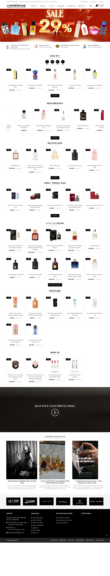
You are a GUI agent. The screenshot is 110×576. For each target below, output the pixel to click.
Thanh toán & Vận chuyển (64, 520)
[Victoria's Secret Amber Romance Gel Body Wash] (35, 303)
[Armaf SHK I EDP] (35, 75)
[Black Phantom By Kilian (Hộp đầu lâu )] (55, 236)
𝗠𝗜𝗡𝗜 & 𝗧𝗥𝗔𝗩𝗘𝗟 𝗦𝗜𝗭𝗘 (55, 183)
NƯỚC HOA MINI (37, 522)
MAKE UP (35, 528)
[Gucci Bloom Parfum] (75, 116)
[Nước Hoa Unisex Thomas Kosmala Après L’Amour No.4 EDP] (15, 155)
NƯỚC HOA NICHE (38, 525)
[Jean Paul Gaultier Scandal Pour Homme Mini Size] (55, 195)
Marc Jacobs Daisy (35, 165)
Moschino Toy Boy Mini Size (35, 205)
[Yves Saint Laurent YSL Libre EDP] (95, 155)
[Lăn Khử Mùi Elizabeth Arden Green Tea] (75, 303)
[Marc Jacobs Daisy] (35, 155)
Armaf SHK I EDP (35, 85)
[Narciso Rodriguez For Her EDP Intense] (95, 116)
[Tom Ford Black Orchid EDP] (15, 264)
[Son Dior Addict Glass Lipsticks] (75, 365)
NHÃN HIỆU (62, 540)
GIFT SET (35, 533)
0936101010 (14, 1)
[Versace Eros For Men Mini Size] (95, 195)
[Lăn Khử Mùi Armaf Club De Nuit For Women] (15, 330)
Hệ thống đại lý (85, 1)
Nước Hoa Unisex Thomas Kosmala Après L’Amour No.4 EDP (15, 167)
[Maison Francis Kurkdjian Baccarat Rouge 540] (75, 236)
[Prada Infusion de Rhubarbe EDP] (35, 116)
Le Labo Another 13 (94, 245)
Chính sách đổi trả (62, 522)
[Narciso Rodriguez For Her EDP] (75, 155)
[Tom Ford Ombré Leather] (55, 155)
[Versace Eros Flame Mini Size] (75, 195)
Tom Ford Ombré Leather (55, 165)
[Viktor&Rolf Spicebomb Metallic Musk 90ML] (15, 75)
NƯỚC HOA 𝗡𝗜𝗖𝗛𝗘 (55, 223)
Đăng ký (101, 1)
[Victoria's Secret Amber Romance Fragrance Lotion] (15, 303)
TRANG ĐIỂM (80, 540)
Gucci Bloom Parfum (74, 125)
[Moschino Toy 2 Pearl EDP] (95, 75)
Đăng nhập (94, 1)
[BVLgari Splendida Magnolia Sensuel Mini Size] (15, 195)
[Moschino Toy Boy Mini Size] (35, 195)
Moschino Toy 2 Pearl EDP (94, 85)
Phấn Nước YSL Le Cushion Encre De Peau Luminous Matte (15, 376)
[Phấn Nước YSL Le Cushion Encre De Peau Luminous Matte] (15, 365)
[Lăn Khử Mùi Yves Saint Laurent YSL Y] (35, 330)
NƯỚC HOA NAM (38, 517)
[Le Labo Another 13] (95, 236)
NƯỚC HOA (53, 540)
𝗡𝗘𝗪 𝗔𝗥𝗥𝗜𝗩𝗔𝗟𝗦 (55, 103)
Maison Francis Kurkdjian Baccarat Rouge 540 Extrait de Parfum (35, 247)
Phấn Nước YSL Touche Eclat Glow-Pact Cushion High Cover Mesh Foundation (35, 376)
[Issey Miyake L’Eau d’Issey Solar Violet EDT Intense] (55, 116)
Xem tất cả (55, 95)
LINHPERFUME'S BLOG (55, 437)
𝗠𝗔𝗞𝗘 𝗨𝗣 (55, 352)
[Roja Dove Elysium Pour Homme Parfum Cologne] (75, 264)
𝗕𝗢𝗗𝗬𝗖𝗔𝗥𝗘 (55, 291)
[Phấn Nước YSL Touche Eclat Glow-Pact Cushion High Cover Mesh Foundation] (35, 365)
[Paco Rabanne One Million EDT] (75, 75)
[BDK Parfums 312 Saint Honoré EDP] (15, 116)
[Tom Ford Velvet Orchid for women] (55, 264)
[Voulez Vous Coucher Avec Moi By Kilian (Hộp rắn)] (15, 236)
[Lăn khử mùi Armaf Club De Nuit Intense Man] (55, 303)
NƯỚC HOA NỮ (37, 520)
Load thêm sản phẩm (55, 284)
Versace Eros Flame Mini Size (75, 205)
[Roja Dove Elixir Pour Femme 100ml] (95, 264)
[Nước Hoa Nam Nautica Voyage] (55, 75)
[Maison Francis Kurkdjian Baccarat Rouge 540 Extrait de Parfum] (35, 236)
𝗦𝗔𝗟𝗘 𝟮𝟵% (55, 56)
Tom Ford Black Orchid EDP (15, 274)
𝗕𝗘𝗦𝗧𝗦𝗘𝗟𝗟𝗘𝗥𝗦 (55, 143)
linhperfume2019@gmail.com (16, 532)
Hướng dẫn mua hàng (63, 517)
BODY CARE (36, 530)
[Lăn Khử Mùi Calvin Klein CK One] (95, 303)
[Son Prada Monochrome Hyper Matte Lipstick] (55, 365)
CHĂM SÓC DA (90, 540)
